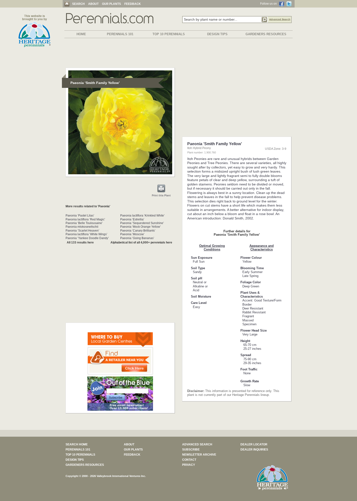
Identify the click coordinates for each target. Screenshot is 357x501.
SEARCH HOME (77, 444)
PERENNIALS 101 (120, 34)
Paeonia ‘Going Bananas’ (137, 238)
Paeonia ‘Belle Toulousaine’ (84, 223)
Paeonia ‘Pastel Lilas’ (80, 215)
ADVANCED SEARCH (197, 444)
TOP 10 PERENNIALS (169, 34)
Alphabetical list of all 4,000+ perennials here (141, 242)
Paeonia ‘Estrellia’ (132, 219)
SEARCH (78, 4)
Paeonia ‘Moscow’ (132, 234)
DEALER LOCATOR (253, 444)
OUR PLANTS (111, 4)
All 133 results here (80, 242)
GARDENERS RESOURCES (266, 34)
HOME (81, 34)
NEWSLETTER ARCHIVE (199, 454)
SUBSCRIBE (191, 449)
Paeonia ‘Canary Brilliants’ (137, 230)
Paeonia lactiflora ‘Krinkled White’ (142, 215)
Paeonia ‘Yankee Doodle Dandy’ (87, 238)
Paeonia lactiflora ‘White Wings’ (86, 234)
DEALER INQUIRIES (254, 449)
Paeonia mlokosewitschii (82, 226)
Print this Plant (161, 195)
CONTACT (189, 459)
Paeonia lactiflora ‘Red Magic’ (85, 219)
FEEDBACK (132, 4)
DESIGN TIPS (217, 34)
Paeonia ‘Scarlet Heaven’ (82, 230)
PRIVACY (188, 465)
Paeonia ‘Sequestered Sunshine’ (142, 223)
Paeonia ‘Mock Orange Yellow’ (140, 226)
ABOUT (93, 4)
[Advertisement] (178, 54)
